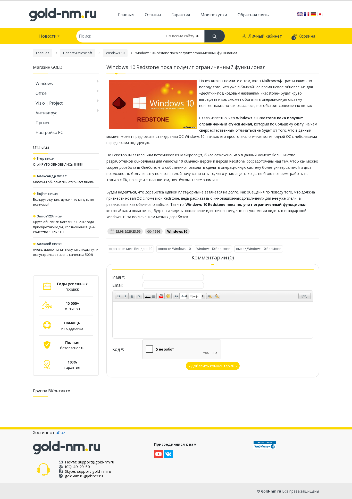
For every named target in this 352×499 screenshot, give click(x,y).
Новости (47, 36)
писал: (46, 158)
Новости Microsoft (77, 52)
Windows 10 (115, 52)
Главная (42, 52)
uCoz (60, 432)
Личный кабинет (265, 36)
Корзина (304, 36)
